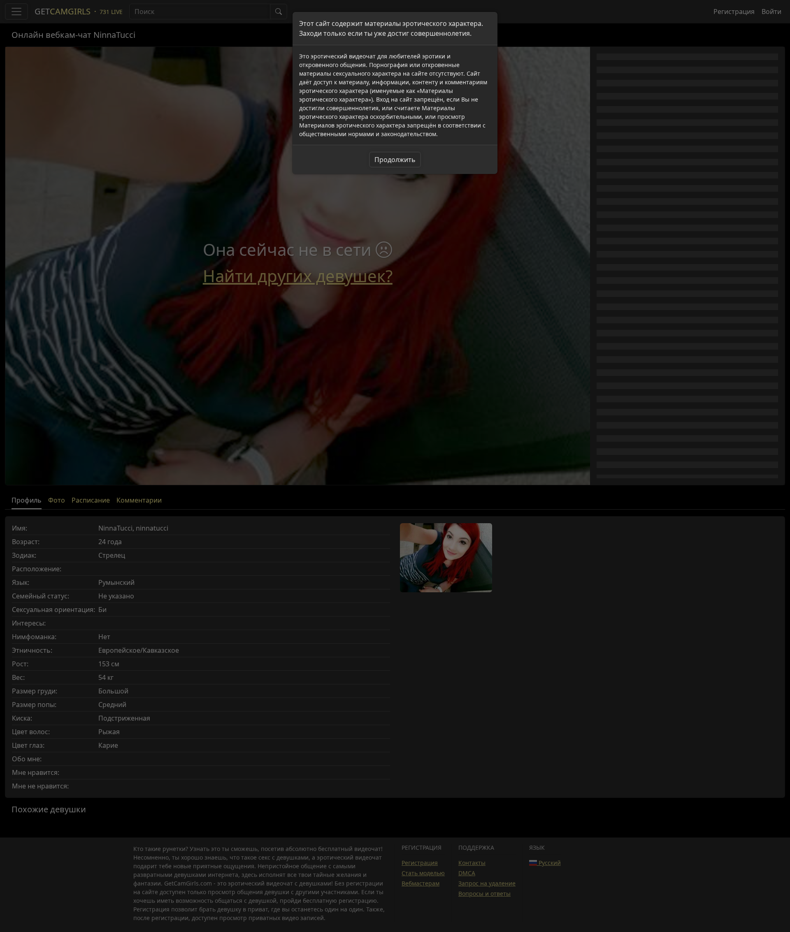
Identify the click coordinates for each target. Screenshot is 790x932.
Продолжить (395, 159)
